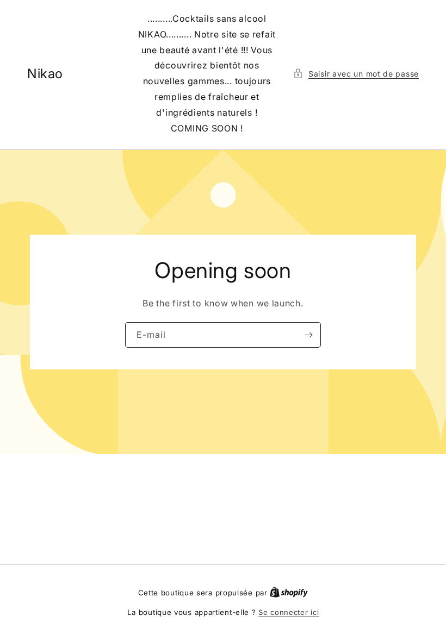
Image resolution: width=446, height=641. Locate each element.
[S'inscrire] (308, 335)
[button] (356, 73)
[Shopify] (289, 592)
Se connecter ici (288, 612)
